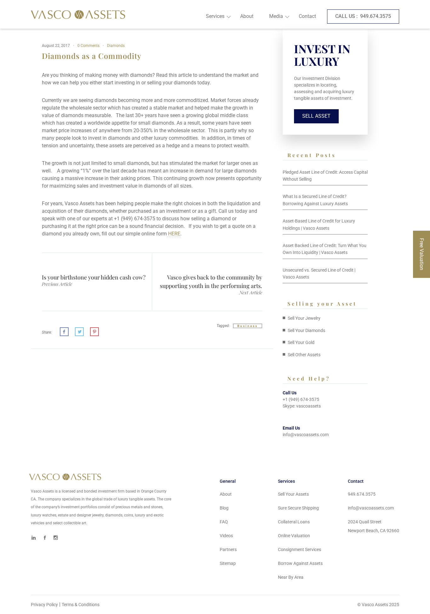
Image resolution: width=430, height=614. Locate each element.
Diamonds (116, 45)
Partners (228, 549)
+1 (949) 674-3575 (301, 399)
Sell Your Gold (301, 342)
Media (276, 16)
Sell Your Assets (293, 494)
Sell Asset (316, 116)
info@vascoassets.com (306, 434)
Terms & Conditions (80, 604)
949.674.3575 (363, 16)
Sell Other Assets (304, 354)
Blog (224, 507)
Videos (226, 535)
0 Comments (88, 45)
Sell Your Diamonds (306, 330)
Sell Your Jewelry (304, 318)
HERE (173, 234)
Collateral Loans (294, 521)
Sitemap (228, 563)
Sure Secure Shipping (298, 507)
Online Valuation (294, 535)
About (246, 16)
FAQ (224, 521)
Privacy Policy (44, 604)
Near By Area (290, 577)
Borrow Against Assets (300, 563)
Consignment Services (299, 549)
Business (247, 326)
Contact (307, 16)
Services (215, 16)
